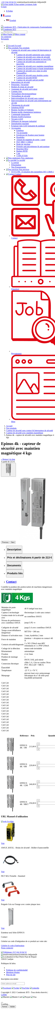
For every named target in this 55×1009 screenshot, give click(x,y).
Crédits (4, 995)
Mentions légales (13, 972)
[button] (4, 7)
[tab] (14, 550)
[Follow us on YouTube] (24, 988)
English (12, 20)
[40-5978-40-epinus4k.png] (8, 470)
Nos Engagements (18, 167)
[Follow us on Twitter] (15, 988)
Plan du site (10, 975)
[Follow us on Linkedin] (34, 988)
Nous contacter (7, 948)
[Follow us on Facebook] (6, 988)
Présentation (16, 165)
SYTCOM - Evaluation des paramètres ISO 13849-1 (32, 172)
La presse (15, 162)
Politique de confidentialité (17, 970)
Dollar (9, 11)
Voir (2, 843)
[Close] (2, 1002)
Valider (12, 1007)
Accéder (10, 821)
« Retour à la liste (8, 459)
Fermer (4, 1007)
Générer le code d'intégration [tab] (12, 946)
